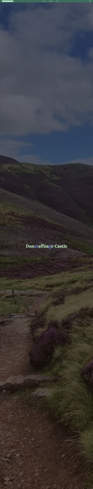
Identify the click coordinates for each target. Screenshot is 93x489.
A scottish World (7, 1)
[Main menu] (90, 1)
